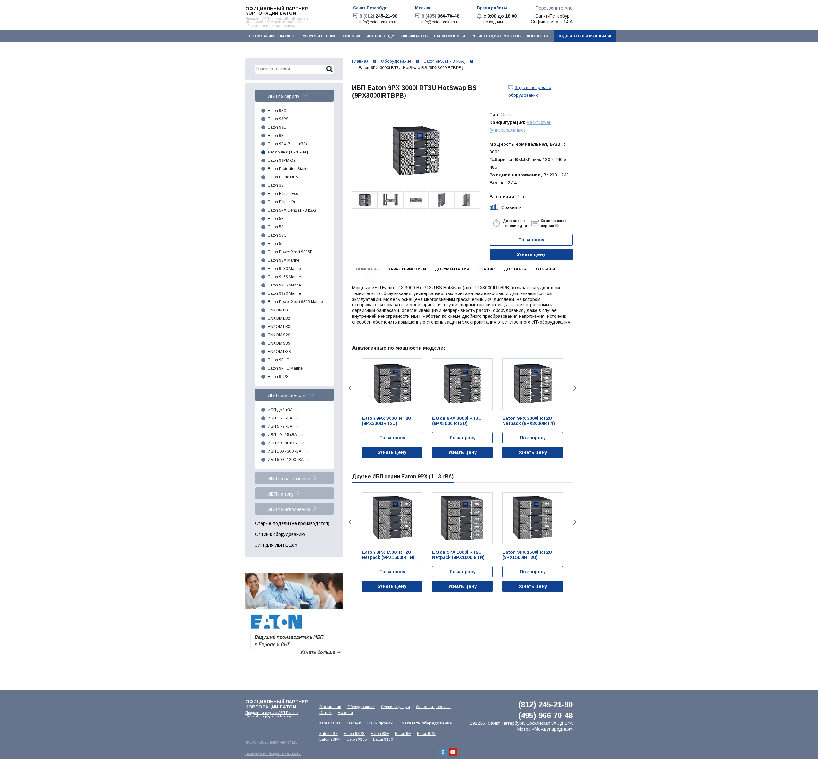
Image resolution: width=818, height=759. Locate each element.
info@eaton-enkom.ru (378, 22)
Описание (367, 269)
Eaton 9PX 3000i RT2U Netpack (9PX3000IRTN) (528, 421)
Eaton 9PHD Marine (285, 368)
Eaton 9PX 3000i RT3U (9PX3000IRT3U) (457, 421)
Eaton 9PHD (278, 360)
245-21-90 (378, 16)
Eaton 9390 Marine (284, 293)
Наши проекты (449, 36)
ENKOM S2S (279, 335)
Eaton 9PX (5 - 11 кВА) (287, 144)
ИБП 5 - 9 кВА (280, 426)
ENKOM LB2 (279, 318)
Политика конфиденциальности (273, 754)
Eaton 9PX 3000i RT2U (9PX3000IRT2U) (386, 421)
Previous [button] (349, 388)
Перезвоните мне (554, 8)
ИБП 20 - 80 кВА (282, 443)
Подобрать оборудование (585, 36)
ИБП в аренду (380, 36)
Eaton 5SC (277, 235)
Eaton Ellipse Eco (283, 194)
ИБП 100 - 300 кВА (284, 451)
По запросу (392, 437)
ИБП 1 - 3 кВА (280, 418)
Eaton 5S (276, 227)
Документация (452, 269)
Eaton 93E (277, 127)
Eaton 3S (276, 185)
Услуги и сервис (319, 36)
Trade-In (351, 36)
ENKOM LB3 (279, 327)
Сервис (486, 269)
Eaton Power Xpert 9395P (290, 252)
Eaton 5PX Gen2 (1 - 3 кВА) (292, 210)
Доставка (515, 269)
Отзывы (545, 269)
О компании (261, 36)
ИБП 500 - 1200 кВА (286, 460)
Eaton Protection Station (289, 169)
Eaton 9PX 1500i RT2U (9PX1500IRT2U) (527, 555)
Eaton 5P (276, 243)
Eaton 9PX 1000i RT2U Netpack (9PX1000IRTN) (458, 555)
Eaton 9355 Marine (284, 285)
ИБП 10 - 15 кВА (282, 435)
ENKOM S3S (279, 343)
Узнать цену (531, 254)
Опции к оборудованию (280, 534)
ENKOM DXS (279, 351)
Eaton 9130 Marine (284, 268)
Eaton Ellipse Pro (282, 202)
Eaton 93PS (278, 119)
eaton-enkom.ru (283, 742)
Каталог (288, 36)
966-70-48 (440, 16)
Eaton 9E (276, 135)
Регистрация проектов (496, 36)
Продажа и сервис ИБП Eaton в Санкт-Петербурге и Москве (271, 714)
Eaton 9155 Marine (284, 277)
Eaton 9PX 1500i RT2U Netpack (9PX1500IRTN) (388, 555)
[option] (416, 151)
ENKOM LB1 (279, 310)
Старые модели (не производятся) (292, 523)
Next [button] (575, 388)
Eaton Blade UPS (283, 177)
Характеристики (407, 269)
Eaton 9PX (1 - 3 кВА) (288, 152)
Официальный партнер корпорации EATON (276, 10)
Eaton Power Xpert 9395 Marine (295, 302)
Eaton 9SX (277, 110)
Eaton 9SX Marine (283, 260)
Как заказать (414, 36)
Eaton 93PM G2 (282, 160)
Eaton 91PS (278, 376)
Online (507, 114)
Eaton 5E (276, 218)
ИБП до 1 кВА (280, 410)
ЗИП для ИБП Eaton (276, 545)
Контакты (537, 36)
